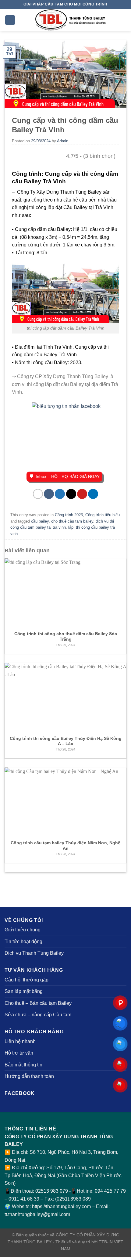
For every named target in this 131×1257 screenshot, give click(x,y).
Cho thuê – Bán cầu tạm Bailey (38, 1003)
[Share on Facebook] (49, 494)
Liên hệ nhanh (20, 1041)
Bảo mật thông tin (23, 1064)
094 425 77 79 (110, 1191)
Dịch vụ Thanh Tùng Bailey (34, 953)
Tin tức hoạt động (23, 941)
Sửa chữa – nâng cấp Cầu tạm (38, 1014)
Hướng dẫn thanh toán (29, 1076)
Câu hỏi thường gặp (26, 979)
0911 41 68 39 (25, 1198)
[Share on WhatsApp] (38, 494)
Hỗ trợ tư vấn (19, 1052)
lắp (70, 527)
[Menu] (10, 20)
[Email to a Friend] (71, 494)
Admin (62, 141)
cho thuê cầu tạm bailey (72, 521)
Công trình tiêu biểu (102, 515)
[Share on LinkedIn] (93, 494)
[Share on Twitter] (60, 494)
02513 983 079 (51, 1191)
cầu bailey (40, 521)
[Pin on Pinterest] (82, 494)
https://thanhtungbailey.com (61, 1206)
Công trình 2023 (69, 515)
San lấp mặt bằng (24, 991)
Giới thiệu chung (23, 929)
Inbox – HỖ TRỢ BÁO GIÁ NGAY (68, 476)
